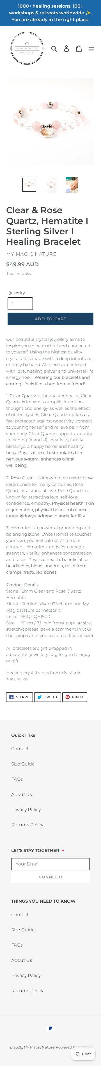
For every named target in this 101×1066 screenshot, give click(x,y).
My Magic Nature (39, 1047)
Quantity (16, 292)
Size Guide (23, 764)
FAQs (17, 779)
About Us (21, 794)
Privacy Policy (26, 809)
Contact (20, 748)
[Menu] (91, 48)
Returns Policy (27, 824)
